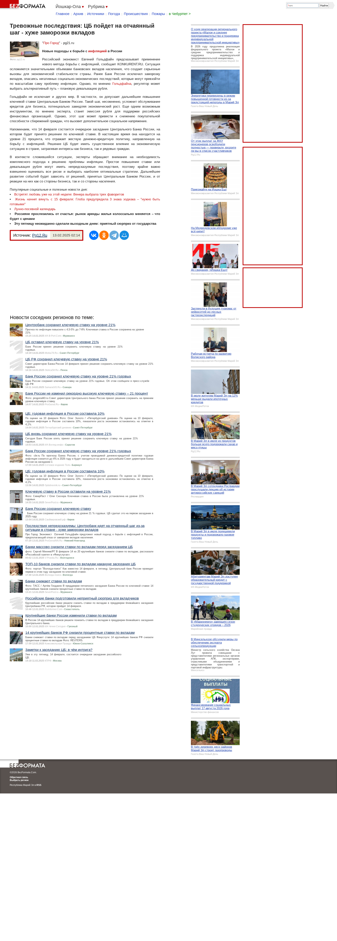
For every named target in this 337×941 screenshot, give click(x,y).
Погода (114, 14)
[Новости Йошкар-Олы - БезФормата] (23, 5)
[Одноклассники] (104, 235)
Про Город (51, 43)
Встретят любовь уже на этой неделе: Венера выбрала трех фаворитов (69, 194)
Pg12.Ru (39, 235)
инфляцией (97, 51)
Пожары (158, 14)
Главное (62, 14)
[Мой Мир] (124, 235)
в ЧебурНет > (180, 14)
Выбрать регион (19, 780)
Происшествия (136, 14)
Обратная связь (19, 777)
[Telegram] (114, 235)
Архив (78, 14)
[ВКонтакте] (93, 235)
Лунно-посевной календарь (35, 209)
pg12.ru (21, 59)
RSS (38, 785)
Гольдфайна (121, 84)
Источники (95, 14)
